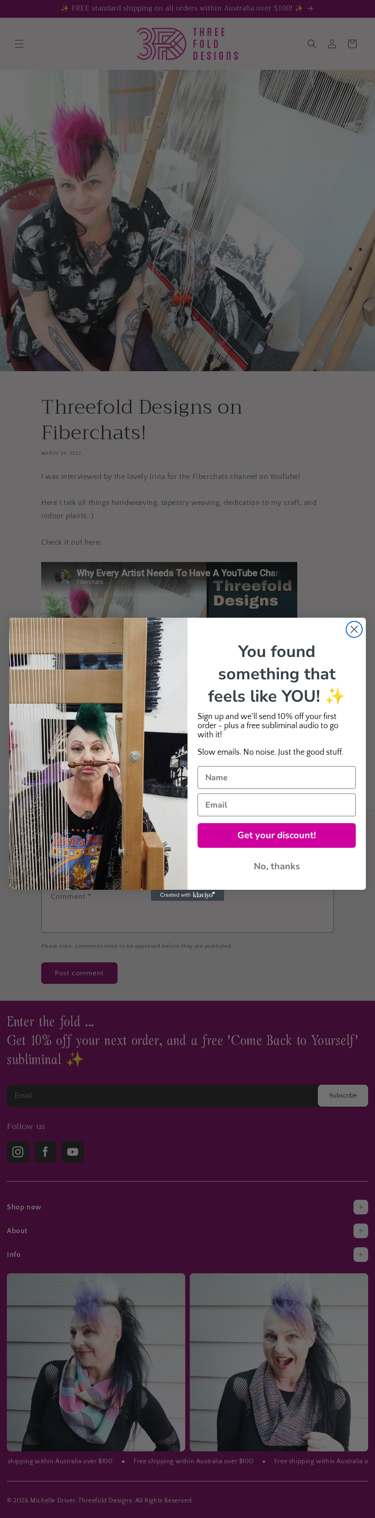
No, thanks (277, 866)
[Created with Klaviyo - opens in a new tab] (187, 895)
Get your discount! (276, 835)
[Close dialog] (354, 629)
